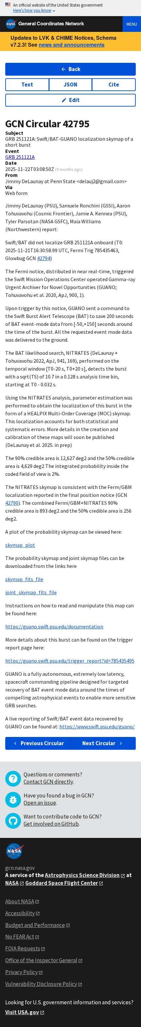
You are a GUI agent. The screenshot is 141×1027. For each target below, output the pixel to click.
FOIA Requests (22, 948)
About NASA (19, 901)
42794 (43, 258)
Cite (114, 84)
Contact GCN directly (48, 781)
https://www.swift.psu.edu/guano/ (97, 726)
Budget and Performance (35, 925)
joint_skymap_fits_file (31, 592)
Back (74, 69)
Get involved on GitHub (51, 823)
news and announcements (72, 44)
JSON (70, 84)
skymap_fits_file (24, 579)
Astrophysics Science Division (82, 875)
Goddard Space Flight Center (61, 883)
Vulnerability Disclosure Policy (41, 984)
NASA (12, 883)
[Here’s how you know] (70, 8)
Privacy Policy (21, 972)
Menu (132, 24)
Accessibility (20, 913)
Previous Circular (42, 743)
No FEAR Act (19, 936)
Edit (74, 100)
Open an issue (40, 802)
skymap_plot (20, 545)
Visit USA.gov (22, 1012)
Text (27, 84)
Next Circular (98, 743)
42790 (11, 503)
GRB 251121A (20, 157)
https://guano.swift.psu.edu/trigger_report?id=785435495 (69, 660)
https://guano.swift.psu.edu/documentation (54, 626)
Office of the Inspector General (41, 960)
